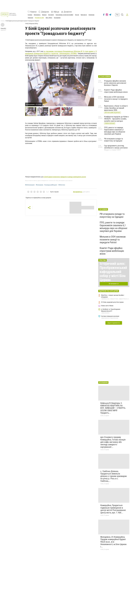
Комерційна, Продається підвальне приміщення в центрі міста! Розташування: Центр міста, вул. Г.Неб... (113, 509)
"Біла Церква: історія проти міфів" (64, 14)
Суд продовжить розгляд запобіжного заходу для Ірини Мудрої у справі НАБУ (116, 148)
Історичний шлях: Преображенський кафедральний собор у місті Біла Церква (113, 272)
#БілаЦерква (39, 185)
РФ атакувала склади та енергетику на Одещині (113, 140)
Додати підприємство (114, 323)
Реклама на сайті (39, 17)
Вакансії (44, 14)
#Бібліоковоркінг (30, 185)
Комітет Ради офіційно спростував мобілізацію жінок (116, 91)
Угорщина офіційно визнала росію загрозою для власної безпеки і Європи (115, 83)
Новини (33, 12)
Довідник (45, 12)
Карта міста (84, 14)
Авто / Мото (49, 17)
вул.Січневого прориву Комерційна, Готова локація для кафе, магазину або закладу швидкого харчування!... (112, 442)
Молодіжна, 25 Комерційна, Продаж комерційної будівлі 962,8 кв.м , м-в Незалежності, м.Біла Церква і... (113, 542)
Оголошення (57, 17)
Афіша (56, 12)
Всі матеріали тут (114, 284)
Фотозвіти (51, 14)
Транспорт (30, 17)
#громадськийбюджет (50, 185)
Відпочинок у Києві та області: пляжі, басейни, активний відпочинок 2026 (116, 108)
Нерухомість (37, 14)
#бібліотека (61, 185)
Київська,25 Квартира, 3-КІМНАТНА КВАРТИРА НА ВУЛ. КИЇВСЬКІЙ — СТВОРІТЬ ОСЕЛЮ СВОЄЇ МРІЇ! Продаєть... (112, 408)
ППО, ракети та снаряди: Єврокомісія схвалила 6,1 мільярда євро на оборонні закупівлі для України (114, 130)
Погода (77, 14)
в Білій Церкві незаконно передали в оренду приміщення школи (64, 177)
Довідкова (91, 14)
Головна (30, 14)
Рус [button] (117, 14)
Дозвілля (68, 12)
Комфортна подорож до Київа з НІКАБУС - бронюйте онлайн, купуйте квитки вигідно (116, 119)
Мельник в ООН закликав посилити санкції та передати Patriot (116, 99)
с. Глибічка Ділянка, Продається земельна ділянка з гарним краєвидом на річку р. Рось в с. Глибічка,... (113, 476)
